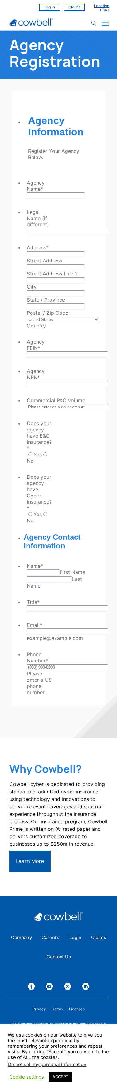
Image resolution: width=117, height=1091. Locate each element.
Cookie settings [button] (26, 1077)
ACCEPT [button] (60, 1076)
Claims (74, 7)
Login (75, 937)
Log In (49, 7)
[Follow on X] (67, 986)
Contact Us (58, 957)
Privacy (39, 1009)
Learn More (30, 861)
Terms (57, 1009)
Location (101, 6)
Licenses (77, 1009)
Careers (50, 937)
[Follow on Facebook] (31, 986)
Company (21, 937)
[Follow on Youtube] (49, 986)
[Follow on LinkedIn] (86, 986)
